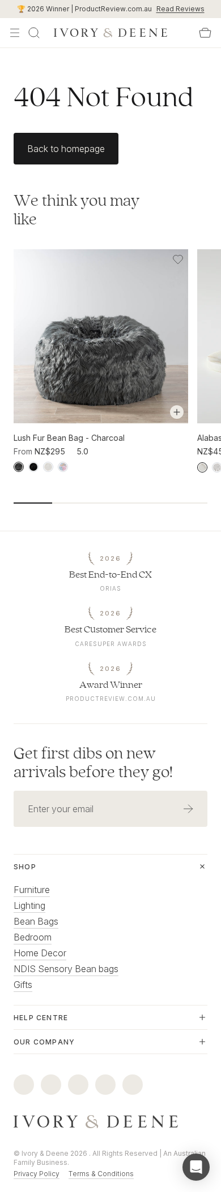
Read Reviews (180, 9)
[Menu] (14, 32)
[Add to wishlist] (178, 259)
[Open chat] (196, 1167)
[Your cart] (205, 33)
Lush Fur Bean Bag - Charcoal (69, 438)
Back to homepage (66, 148)
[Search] (34, 33)
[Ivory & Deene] (110, 1122)
